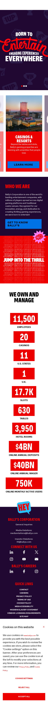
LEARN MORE (23, 164)
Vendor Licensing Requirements (24, 613)
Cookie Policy (24, 603)
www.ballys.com (30, 635)
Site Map (24, 616)
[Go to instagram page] (11, 559)
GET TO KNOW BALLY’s (18, 224)
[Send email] (36, 559)
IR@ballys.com (24, 542)
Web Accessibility (24, 606)
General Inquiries (24, 524)
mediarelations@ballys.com (24, 533)
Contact (24, 589)
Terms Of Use (24, 600)
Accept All (24, 696)
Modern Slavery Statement (24, 610)
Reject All (24, 687)
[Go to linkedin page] (11, 552)
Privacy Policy (24, 667)
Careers (24, 593)
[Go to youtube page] (24, 559)
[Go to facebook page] (24, 552)
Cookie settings (24, 678)
